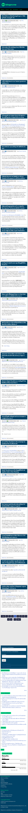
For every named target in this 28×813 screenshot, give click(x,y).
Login (20, 9)
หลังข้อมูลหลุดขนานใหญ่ (11, 596)
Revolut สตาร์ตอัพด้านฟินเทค (8, 186)
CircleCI (22, 565)
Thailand (7, 234)
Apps (2, 793)
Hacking (3, 22)
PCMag (7, 346)
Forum (7, 9)
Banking (20, 181)
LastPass (23, 446)
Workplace (15, 9)
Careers (2, 779)
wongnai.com (19, 810)
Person (20, 151)
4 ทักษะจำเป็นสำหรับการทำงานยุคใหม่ (9, 723)
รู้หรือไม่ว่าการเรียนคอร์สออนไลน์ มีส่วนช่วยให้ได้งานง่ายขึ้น (14, 724)
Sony (23, 51)
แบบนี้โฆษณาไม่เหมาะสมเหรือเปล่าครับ (10, 739)
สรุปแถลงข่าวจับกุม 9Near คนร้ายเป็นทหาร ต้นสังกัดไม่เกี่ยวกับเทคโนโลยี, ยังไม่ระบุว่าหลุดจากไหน (13, 355)
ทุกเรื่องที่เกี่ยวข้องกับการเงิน (7, 737)
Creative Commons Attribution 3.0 (8, 801)
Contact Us (3, 785)
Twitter (2, 794)
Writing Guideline (4, 784)
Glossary (10, 784)
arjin (4, 20)
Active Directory (9, 121)
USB (21, 540)
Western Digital (22, 385)
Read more (4, 44)
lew (4, 85)
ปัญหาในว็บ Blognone (6, 731)
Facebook (6, 794)
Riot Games (23, 508)
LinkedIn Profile (4, 807)
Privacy (12, 422)
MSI (19, 327)
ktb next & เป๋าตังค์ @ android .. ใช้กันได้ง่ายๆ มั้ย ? (12, 743)
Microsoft (24, 120)
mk (4, 51)
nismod (5, 298)
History (6, 778)
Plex (20, 446)
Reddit (22, 474)
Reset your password (6, 666)
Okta (22, 20)
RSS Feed (3, 792)
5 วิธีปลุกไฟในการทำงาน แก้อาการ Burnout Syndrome (13, 721)
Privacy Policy (4, 786)
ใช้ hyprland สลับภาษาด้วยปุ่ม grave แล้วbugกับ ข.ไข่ (13, 730)
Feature (2, 9)
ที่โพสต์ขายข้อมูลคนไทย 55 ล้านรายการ (18, 306)
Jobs (11, 9)
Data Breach (8, 22)
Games (7, 510)
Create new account (6, 664)
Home (2, 14)
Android (3, 541)
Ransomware (4, 53)
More (25, 690)
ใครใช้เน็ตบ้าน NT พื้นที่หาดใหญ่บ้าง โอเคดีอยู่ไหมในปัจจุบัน (14, 734)
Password (4, 654)
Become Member (4, 782)
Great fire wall (5, 733)
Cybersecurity (5, 300)
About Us (3, 778)
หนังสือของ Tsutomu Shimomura (12, 167)
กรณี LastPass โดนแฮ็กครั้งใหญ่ (10, 450)
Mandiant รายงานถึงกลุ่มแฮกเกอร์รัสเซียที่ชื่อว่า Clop (12, 215)
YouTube (10, 794)
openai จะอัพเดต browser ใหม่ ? (8, 736)
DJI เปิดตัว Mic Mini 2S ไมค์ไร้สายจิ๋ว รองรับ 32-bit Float (13, 701)
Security (13, 87)
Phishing (11, 476)
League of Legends (13, 510)
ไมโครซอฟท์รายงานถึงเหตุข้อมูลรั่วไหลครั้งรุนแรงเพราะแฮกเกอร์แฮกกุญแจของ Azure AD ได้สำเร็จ (13, 126)
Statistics (3, 781)
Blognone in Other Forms (6, 796)
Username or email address (7, 647)
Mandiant (13, 212)
